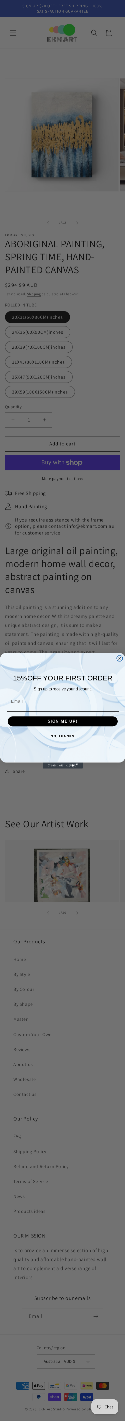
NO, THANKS (62, 736)
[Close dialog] (120, 658)
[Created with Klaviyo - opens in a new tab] (63, 766)
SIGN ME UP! (62, 721)
